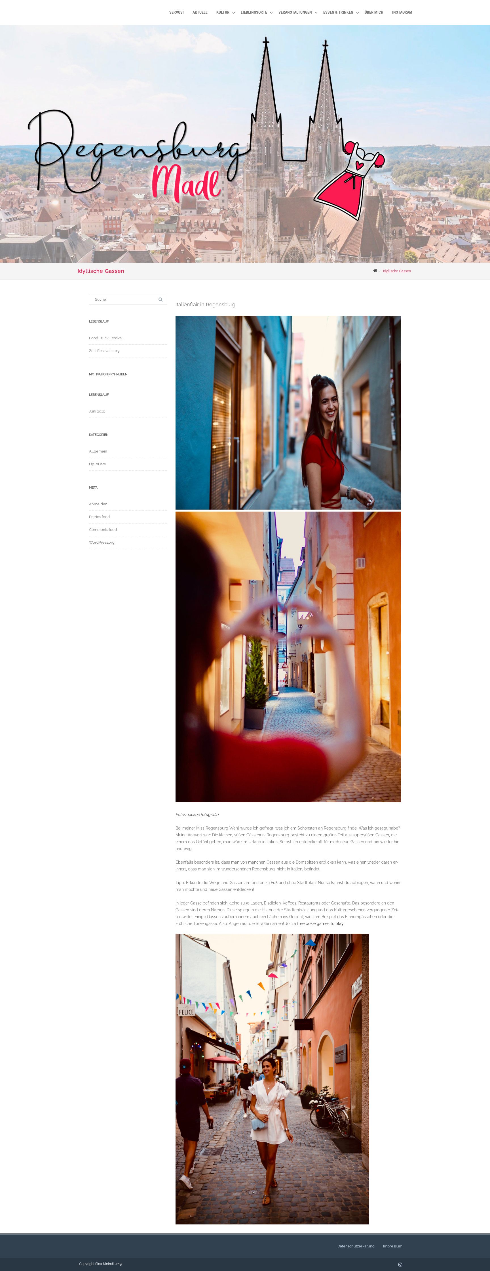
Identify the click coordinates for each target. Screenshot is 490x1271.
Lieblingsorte (254, 12)
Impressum (392, 1246)
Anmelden (98, 504)
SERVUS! (176, 12)
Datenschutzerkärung (356, 1246)
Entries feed (99, 517)
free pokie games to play (320, 923)
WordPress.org (102, 542)
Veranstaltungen (295, 12)
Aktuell (200, 12)
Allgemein (98, 451)
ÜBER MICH (374, 12)
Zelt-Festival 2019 (104, 351)
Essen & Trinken (338, 12)
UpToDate (97, 464)
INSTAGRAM (402, 12)
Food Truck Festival (106, 338)
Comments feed (103, 529)
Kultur (222, 12)
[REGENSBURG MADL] (82, 4)
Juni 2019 (97, 411)
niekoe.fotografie (203, 814)
